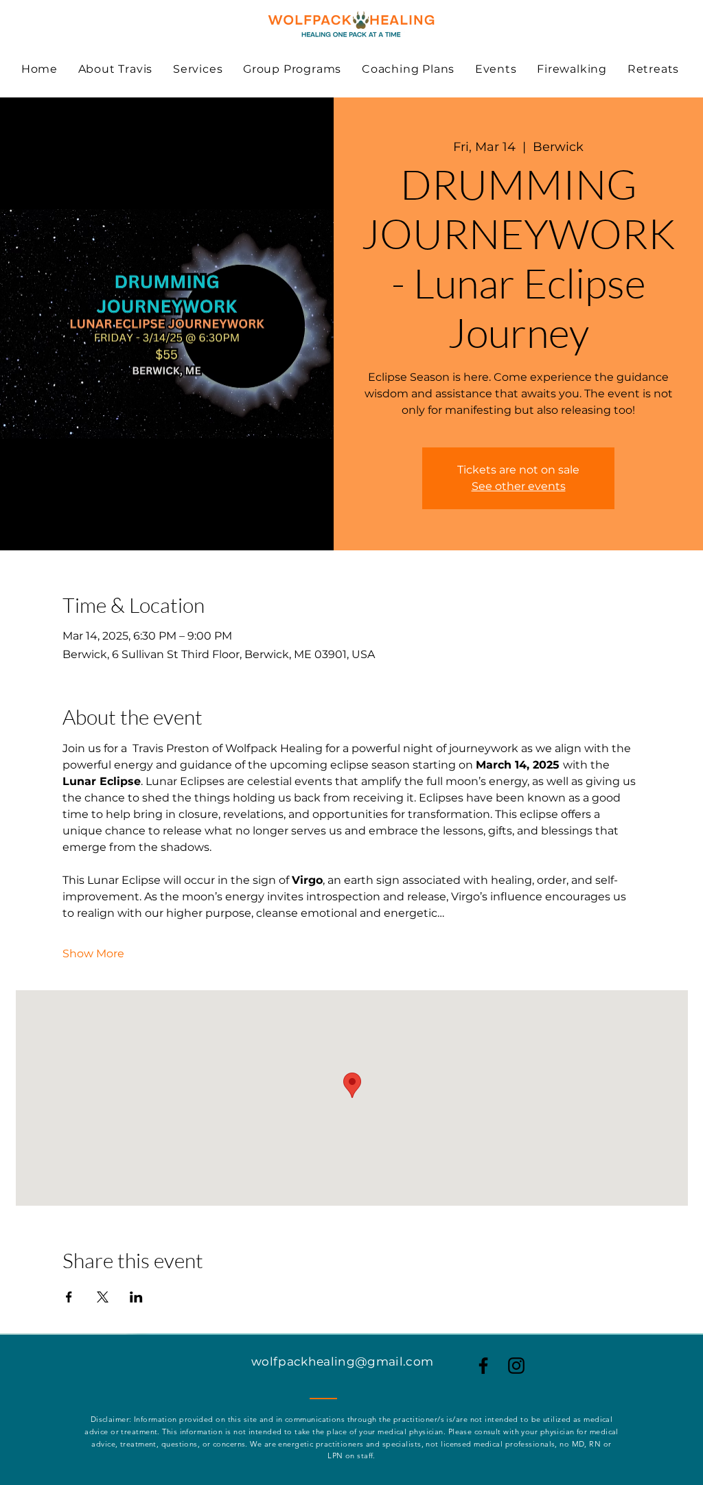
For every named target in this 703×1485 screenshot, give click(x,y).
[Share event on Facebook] (69, 1296)
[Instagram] (516, 1366)
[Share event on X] (102, 1296)
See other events (519, 486)
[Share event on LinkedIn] (136, 1296)
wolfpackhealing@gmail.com (342, 1361)
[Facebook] (483, 1366)
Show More (93, 953)
